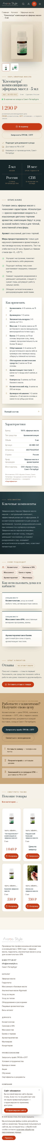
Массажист (9, 572)
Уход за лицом (8, 994)
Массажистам (8, 1030)
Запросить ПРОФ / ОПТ (22, 135)
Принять (9, 1138)
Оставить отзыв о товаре (19, 684)
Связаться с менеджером (18, 738)
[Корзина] (34, 3)
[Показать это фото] (6, 67)
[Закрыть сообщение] (39, 1090)
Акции (4, 1069)
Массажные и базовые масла (14, 986)
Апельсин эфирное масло (32, 890)
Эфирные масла (27, 12)
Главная (5, 12)
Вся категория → (10, 802)
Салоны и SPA (28, 567)
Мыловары (27, 578)
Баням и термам (9, 1034)
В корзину (23, 127)
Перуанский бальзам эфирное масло (32, 836)
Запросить (34, 856)
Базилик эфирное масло (11, 890)
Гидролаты (6, 983)
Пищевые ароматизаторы (13, 1006)
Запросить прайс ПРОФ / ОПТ (20, 730)
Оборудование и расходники (14, 1002)
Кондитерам (7, 1045)
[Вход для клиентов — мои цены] (28, 4)
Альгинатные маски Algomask (14, 990)
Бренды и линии (9, 1065)
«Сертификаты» (11, 481)
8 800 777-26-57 (9, 960)
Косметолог (12, 567)
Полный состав (11, 412)
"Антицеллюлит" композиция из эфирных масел (11, 836)
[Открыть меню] (40, 4)
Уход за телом (8, 998)
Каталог (14, 12)
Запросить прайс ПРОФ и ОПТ (15, 1057)
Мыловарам (7, 1042)
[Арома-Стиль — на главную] (10, 4)
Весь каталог (7, 1010)
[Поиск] (23, 4)
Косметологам (8, 1022)
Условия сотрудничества (13, 1061)
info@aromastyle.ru (9, 963)
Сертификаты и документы (13, 1077)
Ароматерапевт (11, 578)
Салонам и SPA (8, 1026)
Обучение (6, 1073)
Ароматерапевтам (10, 1038)
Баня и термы (25, 572)
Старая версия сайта (16, 1110)
